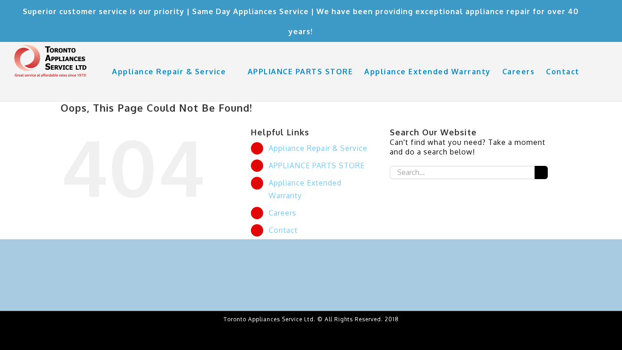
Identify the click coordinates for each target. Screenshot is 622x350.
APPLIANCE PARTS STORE (317, 165)
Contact (283, 230)
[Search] (594, 71)
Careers (282, 212)
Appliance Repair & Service (318, 148)
